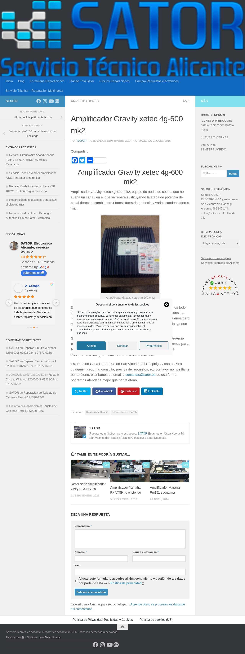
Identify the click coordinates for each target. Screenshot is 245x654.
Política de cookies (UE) (156, 619)
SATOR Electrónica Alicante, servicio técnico (36, 247)
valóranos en (32, 272)
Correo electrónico (145, 551)
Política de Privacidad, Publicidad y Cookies (103, 619)
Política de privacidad (126, 583)
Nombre (81, 551)
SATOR (81, 140)
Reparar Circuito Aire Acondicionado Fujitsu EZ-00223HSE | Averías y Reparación (30, 159)
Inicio (9, 81)
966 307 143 (220, 208)
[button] (166, 304)
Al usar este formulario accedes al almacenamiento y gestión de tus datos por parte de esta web (131, 581)
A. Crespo (31, 286)
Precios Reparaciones (114, 81)
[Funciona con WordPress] (23, 637)
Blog (21, 81)
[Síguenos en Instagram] (44, 101)
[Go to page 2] (34, 327)
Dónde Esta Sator (82, 81)
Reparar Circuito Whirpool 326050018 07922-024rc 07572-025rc (32, 379)
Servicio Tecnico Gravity (124, 412)
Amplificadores (85, 101)
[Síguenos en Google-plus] (57, 101)
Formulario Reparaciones (47, 81)
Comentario (83, 525)
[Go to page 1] (31, 327)
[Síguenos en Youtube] (51, 101)
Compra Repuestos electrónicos (157, 81)
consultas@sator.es (140, 375)
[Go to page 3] (37, 327)
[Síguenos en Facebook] (38, 101)
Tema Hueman (53, 637)
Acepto (91, 345)
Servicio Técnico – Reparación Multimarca (34, 90)
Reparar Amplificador (97, 412)
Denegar (122, 345)
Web (77, 565)
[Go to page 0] (27, 327)
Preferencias (154, 345)
